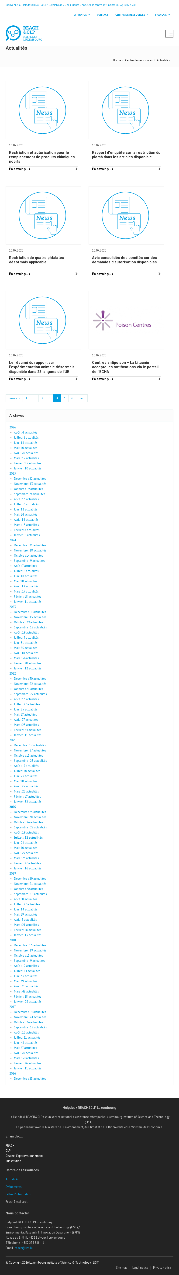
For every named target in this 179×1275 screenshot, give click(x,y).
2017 (12, 1007)
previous (14, 398)
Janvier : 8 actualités (27, 535)
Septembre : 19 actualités (30, 1027)
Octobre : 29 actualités (28, 622)
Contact (102, 14)
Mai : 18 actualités (25, 581)
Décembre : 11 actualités (30, 612)
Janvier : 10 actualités (27, 468)
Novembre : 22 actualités (30, 684)
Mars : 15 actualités (26, 525)
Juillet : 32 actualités (28, 838)
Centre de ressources (139, 60)
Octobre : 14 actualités (28, 556)
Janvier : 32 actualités (27, 802)
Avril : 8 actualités (25, 920)
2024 (12, 540)
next (82, 398)
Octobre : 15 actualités (28, 756)
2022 (12, 673)
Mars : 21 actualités (26, 925)
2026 (12, 427)
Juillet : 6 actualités (26, 438)
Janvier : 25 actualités (27, 1002)
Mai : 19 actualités (25, 915)
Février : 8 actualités (27, 530)
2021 (12, 740)
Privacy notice (162, 1268)
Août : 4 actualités (25, 432)
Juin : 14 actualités (26, 909)
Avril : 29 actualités (26, 853)
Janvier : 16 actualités (27, 868)
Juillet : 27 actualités (27, 704)
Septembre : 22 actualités (30, 694)
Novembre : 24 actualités (30, 1017)
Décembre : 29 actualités (30, 879)
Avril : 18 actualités (26, 653)
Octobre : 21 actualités (28, 689)
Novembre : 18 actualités (30, 550)
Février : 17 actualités (27, 797)
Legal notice (140, 1268)
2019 (12, 873)
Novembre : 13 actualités (30, 484)
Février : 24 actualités (27, 730)
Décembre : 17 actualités (30, 745)
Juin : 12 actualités (26, 509)
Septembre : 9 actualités (29, 494)
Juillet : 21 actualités (27, 1038)
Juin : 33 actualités (26, 976)
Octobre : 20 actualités (28, 889)
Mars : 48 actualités (26, 991)
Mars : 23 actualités (26, 791)
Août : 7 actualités (25, 566)
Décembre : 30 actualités (30, 679)
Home (117, 60)
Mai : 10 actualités (25, 448)
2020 (12, 807)
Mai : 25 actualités (25, 648)
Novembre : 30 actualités (30, 817)
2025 (12, 474)
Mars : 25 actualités (26, 725)
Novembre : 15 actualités (30, 617)
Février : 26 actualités (27, 1063)
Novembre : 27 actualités (30, 750)
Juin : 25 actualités (26, 709)
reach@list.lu (24, 1248)
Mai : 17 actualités (25, 715)
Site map (121, 1268)
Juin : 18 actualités (26, 443)
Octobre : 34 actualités (28, 822)
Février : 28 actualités (27, 663)
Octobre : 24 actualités (28, 1022)
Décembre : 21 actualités (30, 545)
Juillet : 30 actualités (27, 771)
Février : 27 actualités (27, 863)
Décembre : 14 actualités (30, 1012)
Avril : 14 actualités (26, 520)
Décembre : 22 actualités (30, 479)
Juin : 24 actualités (26, 843)
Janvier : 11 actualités (27, 602)
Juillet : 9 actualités (26, 638)
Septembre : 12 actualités (30, 627)
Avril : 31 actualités (26, 986)
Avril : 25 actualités (26, 786)
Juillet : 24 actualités (27, 971)
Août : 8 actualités (25, 899)
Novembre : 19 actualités (30, 950)
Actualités (12, 1179)
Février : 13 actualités (27, 463)
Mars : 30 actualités (26, 1058)
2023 (12, 607)
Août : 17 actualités (26, 766)
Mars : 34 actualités (26, 658)
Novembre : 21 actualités (30, 884)
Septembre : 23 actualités (30, 761)
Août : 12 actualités (26, 966)
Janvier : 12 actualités (27, 668)
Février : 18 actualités (27, 597)
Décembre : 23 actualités (30, 1079)
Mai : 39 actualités (25, 981)
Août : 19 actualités (26, 632)
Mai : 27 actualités (25, 1048)
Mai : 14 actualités (25, 515)
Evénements (14, 1187)
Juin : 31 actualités (26, 643)
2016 (12, 1073)
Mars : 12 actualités (26, 458)
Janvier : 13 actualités (27, 935)
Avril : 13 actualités (26, 586)
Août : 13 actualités (26, 499)
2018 (12, 940)
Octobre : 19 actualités (28, 489)
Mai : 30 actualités (25, 848)
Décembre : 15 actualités (30, 945)
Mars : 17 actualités (26, 591)
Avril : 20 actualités (26, 453)
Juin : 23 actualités (26, 776)
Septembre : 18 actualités (30, 894)
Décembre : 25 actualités (30, 812)
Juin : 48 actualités (26, 1043)
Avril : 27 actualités (26, 720)
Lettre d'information (18, 1194)
